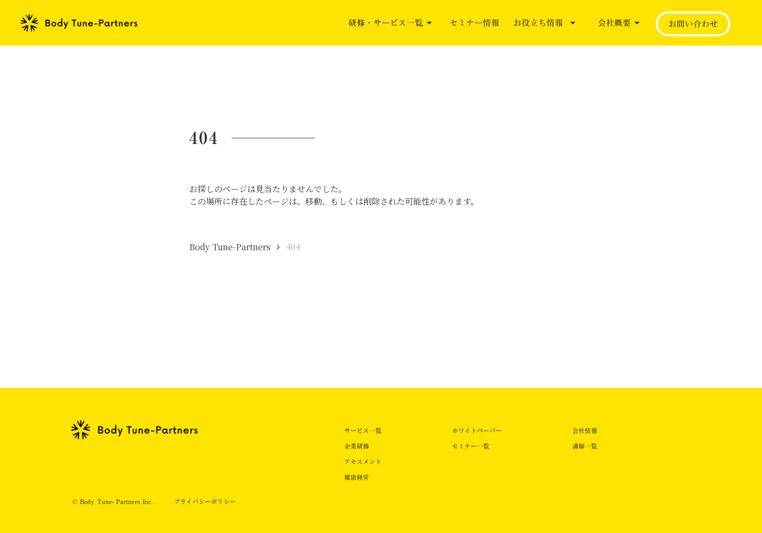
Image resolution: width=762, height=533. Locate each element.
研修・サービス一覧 (385, 22)
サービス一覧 (363, 430)
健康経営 (356, 477)
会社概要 (614, 22)
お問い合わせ (693, 24)
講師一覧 (584, 446)
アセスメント (363, 461)
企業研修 (356, 446)
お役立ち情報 (538, 22)
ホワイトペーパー (477, 430)
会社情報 (584, 430)
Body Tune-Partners (230, 247)
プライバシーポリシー (205, 501)
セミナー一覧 (470, 446)
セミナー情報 (474, 23)
